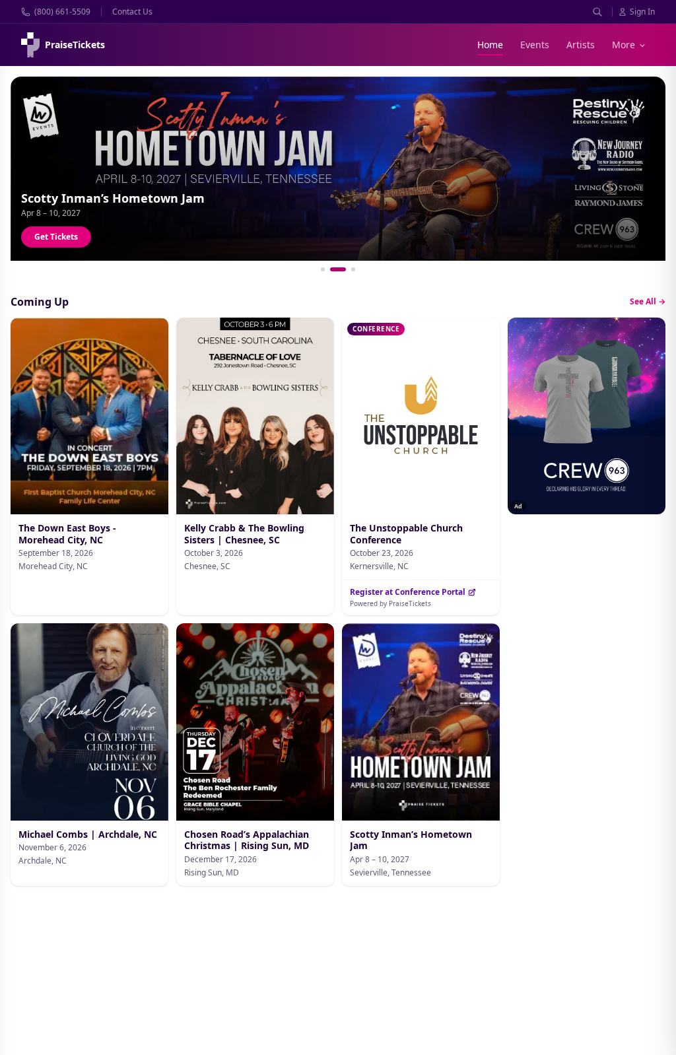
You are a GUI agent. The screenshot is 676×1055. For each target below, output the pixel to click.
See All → (647, 301)
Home (490, 44)
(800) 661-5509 (62, 12)
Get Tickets (56, 236)
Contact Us (132, 12)
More (623, 44)
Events (534, 44)
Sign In (642, 12)
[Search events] (597, 12)
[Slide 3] (353, 269)
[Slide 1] (323, 269)
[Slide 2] (338, 269)
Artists (580, 44)
